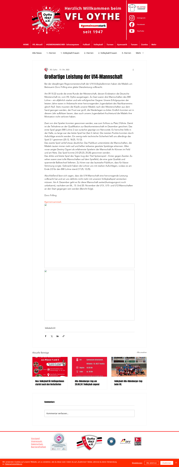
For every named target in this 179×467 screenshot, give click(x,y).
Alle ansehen (142, 352)
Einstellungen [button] (137, 463)
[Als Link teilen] (63, 336)
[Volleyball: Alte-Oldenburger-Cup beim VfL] (129, 367)
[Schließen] (176, 463)
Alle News (37, 53)
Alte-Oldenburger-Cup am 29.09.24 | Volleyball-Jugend (87, 383)
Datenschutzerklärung (13, 464)
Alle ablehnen (151, 463)
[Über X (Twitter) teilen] (51, 336)
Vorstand (35, 438)
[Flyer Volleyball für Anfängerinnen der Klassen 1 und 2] (50, 367)
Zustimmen (166, 463)
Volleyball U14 (50, 328)
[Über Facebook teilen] (45, 336)
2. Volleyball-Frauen (107, 53)
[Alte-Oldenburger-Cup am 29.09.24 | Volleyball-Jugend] (89, 367)
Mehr (138, 53)
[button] (86, 44)
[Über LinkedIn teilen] (57, 336)
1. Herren (51, 53)
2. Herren (88, 53)
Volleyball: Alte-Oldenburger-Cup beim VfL (128, 383)
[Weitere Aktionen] (133, 69)
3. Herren (126, 53)
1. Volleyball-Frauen (70, 53)
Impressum (36, 441)
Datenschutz (37, 444)
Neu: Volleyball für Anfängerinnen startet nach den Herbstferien (49, 383)
